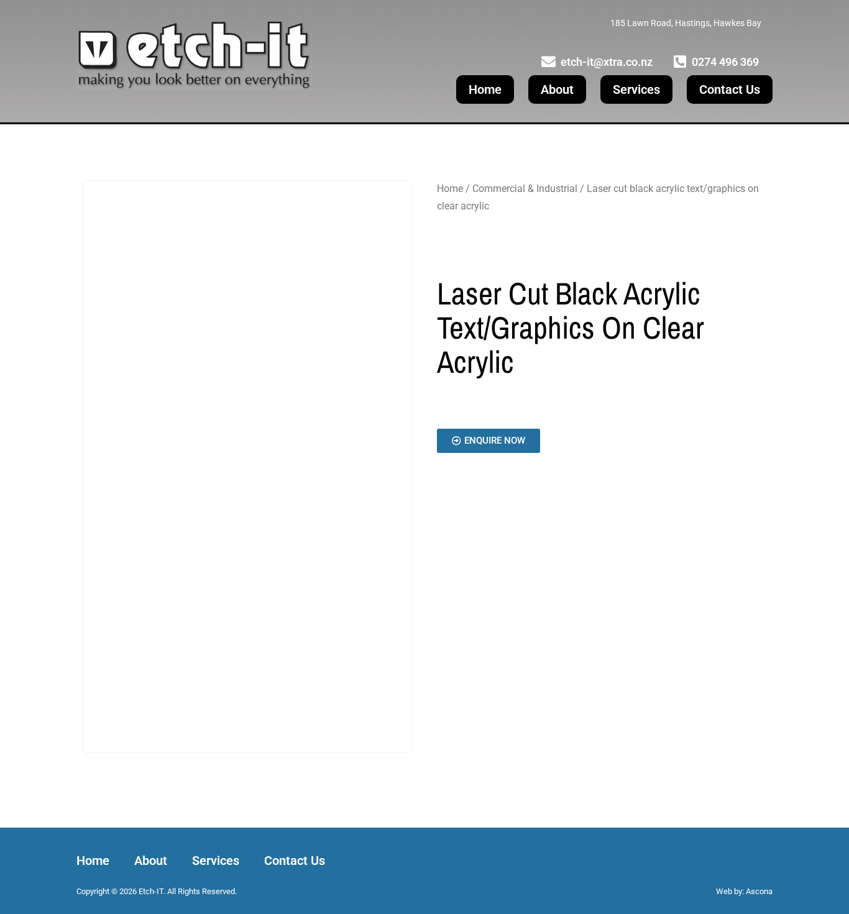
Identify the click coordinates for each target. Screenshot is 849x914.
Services (636, 89)
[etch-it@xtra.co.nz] (548, 62)
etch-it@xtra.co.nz (607, 61)
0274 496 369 (725, 61)
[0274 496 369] (679, 62)
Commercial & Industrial (524, 188)
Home (485, 89)
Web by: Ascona (744, 891)
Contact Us (729, 89)
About (557, 89)
